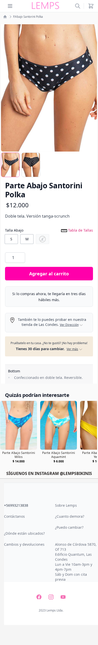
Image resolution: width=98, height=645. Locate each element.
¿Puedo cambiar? (69, 527)
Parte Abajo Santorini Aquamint (58, 455)
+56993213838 (16, 505)
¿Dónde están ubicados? (24, 533)
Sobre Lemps (66, 505)
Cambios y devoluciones (24, 544)
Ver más (72, 349)
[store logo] (45, 5)
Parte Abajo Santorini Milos (18, 455)
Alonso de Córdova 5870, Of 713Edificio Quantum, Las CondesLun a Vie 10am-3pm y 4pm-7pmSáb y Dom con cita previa (75, 562)
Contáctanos (14, 516)
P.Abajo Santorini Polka (28, 17)
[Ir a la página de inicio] (5, 17)
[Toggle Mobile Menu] (10, 6)
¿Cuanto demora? (69, 516)
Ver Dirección (69, 325)
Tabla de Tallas (80, 230)
